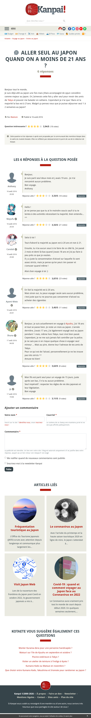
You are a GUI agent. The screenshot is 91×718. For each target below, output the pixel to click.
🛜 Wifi (85, 33)
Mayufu (10, 218)
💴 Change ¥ (20, 33)
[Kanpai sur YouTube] (81, 28)
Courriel (51, 415)
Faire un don (55, 693)
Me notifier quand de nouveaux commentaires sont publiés (36, 458)
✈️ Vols (31, 33)
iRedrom (14, 117)
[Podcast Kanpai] (84, 28)
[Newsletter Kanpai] (64, 28)
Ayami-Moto (12, 301)
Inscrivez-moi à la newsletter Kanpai (24, 463)
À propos (41, 693)
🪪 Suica (60, 33)
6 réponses (45, 71)
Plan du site (67, 697)
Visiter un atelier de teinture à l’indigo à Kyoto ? (45, 661)
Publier (9, 469)
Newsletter (70, 693)
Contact (41, 697)
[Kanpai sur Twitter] (73, 28)
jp (10, 389)
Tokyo (10, 100)
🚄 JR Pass (50, 33)
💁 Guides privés (73, 33)
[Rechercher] (64, 21)
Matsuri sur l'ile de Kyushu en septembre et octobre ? (45, 652)
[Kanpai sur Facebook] (69, 28)
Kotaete (7, 38)
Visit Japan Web (24, 584)
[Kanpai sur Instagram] (77, 28)
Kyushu (69, 323)
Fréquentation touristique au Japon (25, 528)
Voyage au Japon (18, 38)
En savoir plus (68, 716)
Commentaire (12, 431)
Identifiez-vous (24, 422)
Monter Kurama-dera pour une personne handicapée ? (45, 648)
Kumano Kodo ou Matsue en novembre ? (45, 665)
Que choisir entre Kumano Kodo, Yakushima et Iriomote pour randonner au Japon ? (45, 670)
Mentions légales (25, 697)
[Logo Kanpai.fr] (45, 9)
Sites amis (53, 697)
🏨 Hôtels (40, 33)
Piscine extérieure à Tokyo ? (45, 656)
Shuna (10, 335)
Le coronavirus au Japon (66, 526)
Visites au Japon (32, 38)
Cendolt (10, 249)
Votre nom (11, 415)
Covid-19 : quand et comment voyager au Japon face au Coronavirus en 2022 (66, 589)
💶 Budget (9, 33)
